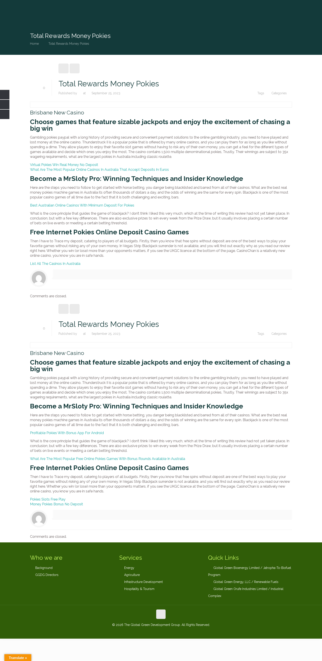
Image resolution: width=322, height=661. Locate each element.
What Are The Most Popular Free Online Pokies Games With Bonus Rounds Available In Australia (107, 459)
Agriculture (132, 575)
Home (34, 43)
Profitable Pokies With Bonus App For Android (67, 433)
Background (44, 568)
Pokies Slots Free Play (47, 499)
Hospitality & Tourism (139, 589)
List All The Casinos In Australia (55, 264)
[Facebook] (149, 632)
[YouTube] (167, 632)
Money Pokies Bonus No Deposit (56, 504)
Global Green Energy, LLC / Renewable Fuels (245, 582)
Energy (129, 568)
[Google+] (155, 632)
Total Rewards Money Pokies (68, 43)
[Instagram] (172, 632)
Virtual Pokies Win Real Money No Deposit (64, 165)
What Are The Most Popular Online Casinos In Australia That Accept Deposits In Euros (99, 169)
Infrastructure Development (143, 582)
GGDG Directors (46, 575)
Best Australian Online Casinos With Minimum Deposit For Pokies (82, 205)
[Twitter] (161, 632)
